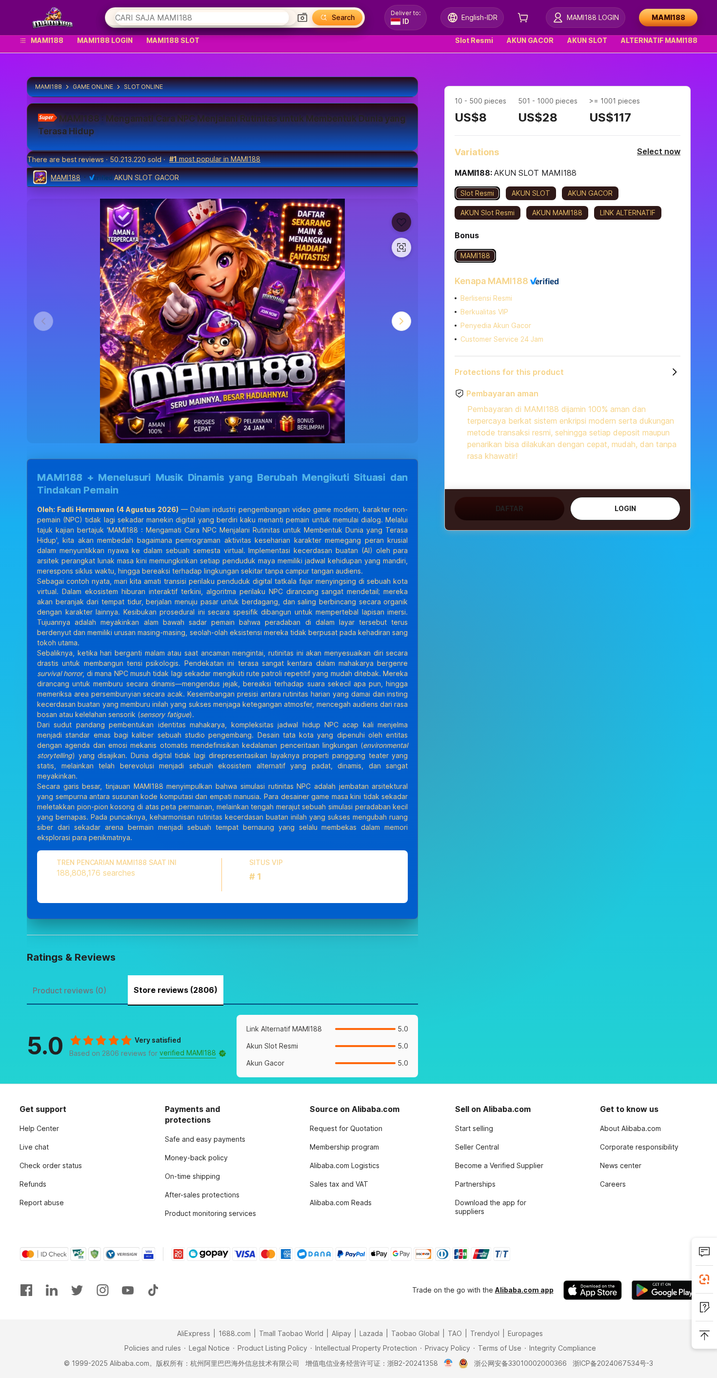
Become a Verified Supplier (499, 1165)
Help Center (39, 1128)
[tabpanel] (222, 1046)
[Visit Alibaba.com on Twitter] (77, 1290)
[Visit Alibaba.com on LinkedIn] (52, 1290)
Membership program (344, 1147)
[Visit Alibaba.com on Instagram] (102, 1290)
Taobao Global (415, 1333)
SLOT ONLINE (143, 86)
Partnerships (475, 1184)
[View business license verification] (448, 1363)
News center (620, 1165)
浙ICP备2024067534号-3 (613, 1363)
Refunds (33, 1184)
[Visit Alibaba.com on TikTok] (153, 1290)
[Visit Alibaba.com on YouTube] (128, 1290)
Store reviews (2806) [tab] (176, 990)
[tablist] (222, 989)
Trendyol (484, 1333)
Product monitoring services (210, 1213)
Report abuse (42, 1202)
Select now (658, 151)
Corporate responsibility (639, 1147)
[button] (302, 17)
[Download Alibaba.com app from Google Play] (664, 1290)
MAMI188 (48, 86)
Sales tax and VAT (339, 1184)
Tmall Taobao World (291, 1333)
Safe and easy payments (205, 1139)
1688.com (235, 1333)
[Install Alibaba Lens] (704, 1279)
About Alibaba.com (630, 1128)
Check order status (51, 1165)
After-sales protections (202, 1195)
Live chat (34, 1147)
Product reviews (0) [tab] (69, 990)
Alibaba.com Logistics (344, 1165)
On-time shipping (192, 1176)
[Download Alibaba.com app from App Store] (592, 1290)
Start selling (474, 1128)
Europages (525, 1333)
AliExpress (193, 1333)
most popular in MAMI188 (214, 159)
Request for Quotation (346, 1128)
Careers (613, 1184)
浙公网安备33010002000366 (520, 1363)
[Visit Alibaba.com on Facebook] (26, 1290)
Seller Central (477, 1147)
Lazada (371, 1333)
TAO (455, 1333)
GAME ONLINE (93, 86)
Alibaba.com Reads (341, 1202)
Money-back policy (196, 1157)
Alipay (341, 1333)
